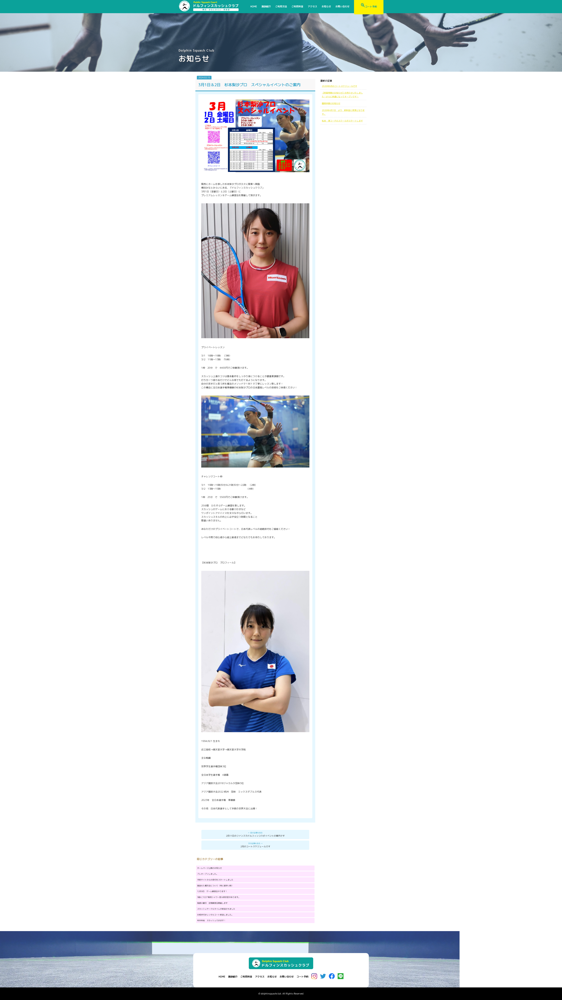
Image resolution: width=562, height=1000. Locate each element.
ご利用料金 (297, 6)
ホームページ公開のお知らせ (209, 868)
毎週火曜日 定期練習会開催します (212, 903)
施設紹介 (266, 6)
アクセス (312, 6)
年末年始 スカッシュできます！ (211, 920)
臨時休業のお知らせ (331, 103)
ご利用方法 (281, 6)
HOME (253, 6)
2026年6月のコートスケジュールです (339, 86)
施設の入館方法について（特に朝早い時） (215, 885)
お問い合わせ (342, 6)
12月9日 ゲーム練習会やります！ (212, 891)
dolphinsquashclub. (271, 993)
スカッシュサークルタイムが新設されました (216, 909)
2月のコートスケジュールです (255, 846)
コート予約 (371, 6)
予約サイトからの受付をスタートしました (215, 879)
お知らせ (326, 6)
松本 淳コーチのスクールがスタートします (342, 120)
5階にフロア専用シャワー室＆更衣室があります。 (218, 897)
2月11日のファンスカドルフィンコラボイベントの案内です (255, 835)
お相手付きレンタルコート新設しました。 (215, 914)
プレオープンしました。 (207, 874)
